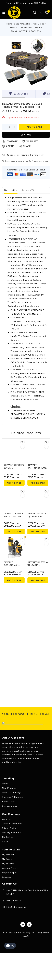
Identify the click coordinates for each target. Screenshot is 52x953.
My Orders (7, 859)
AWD (26, 936)
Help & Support (9, 872)
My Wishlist (8, 863)
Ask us (10, 146)
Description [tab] (10, 190)
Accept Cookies (21, 943)
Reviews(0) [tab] (28, 190)
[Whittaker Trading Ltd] (14, 12)
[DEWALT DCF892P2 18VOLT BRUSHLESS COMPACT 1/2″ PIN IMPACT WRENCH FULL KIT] (14, 450)
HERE (47, 714)
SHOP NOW (40, 3)
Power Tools (8, 801)
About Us (7, 819)
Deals (5, 783)
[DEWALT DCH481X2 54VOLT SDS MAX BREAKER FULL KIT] (38, 450)
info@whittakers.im (16, 907)
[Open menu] (4, 12)
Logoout (6, 877)
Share (27, 146)
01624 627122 (13, 900)
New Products (9, 788)
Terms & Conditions (12, 823)
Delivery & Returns (11, 832)
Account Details (10, 868)
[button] (14, 483)
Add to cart (34, 127)
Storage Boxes (9, 806)
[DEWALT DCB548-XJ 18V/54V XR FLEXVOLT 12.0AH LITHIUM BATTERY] (38, 499)
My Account (8, 854)
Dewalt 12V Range (11, 792)
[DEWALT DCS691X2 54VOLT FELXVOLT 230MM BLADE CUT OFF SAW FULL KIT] (14, 499)
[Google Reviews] (29, 924)
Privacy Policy (9, 828)
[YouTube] (22, 924)
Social (5, 841)
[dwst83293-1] (26, 62)
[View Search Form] (34, 12)
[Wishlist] (23, 442)
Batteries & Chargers (12, 797)
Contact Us (7, 837)
